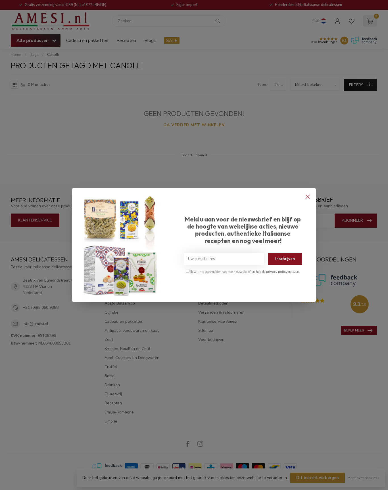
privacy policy (276, 271)
